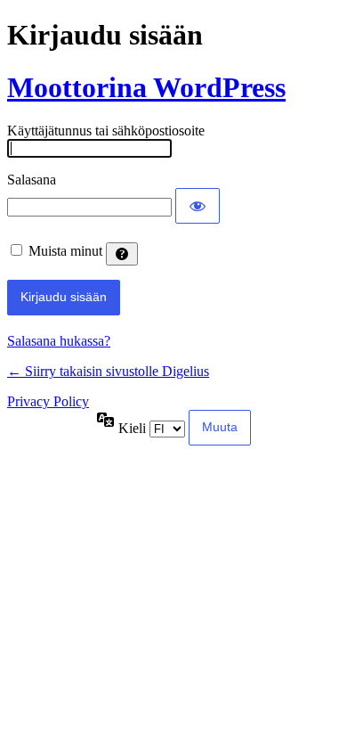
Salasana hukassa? (58, 340)
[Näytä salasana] (197, 206)
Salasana (31, 179)
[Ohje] (122, 254)
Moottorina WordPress (146, 87)
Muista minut (65, 250)
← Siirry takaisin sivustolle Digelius (108, 371)
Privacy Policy (48, 401)
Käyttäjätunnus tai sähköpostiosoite (106, 130)
